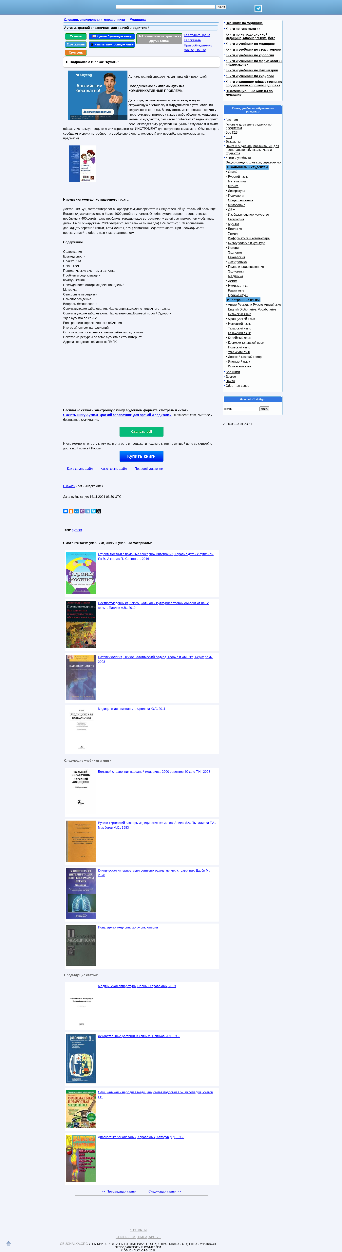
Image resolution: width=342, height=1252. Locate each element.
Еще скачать (76, 44)
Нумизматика (238, 285)
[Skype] (93, 511)
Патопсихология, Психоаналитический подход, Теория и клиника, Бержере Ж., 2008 (156, 659)
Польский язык (239, 347)
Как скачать (192, 40)
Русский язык (238, 176)
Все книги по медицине (244, 23)
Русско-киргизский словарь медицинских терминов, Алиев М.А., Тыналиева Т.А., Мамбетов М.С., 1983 (157, 825)
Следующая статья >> (164, 1191)
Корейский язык (239, 338)
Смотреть (76, 52)
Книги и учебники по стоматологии (253, 49)
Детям (232, 281)
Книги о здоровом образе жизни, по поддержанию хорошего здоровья (254, 83)
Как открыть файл (197, 35)
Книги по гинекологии (243, 28)
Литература (236, 190)
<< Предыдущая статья (119, 1191)
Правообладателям (149, 468)
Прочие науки (238, 295)
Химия (233, 233)
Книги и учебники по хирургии (250, 76)
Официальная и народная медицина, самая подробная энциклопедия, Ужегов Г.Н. (155, 1095)
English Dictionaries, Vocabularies (252, 309)
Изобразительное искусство (248, 214)
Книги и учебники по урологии (250, 55)
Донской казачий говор (245, 357)
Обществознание (240, 200)
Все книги (233, 372)
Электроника (237, 262)
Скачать (76, 36)
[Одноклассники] (71, 511)
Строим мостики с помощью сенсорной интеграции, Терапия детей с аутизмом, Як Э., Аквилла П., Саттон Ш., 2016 (156, 556)
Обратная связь (237, 385)
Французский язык (241, 319)
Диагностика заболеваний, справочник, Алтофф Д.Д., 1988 (141, 1137)
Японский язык (239, 361)
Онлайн (233, 172)
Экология (235, 252)
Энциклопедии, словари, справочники (253, 162)
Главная (232, 120)
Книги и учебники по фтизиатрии (252, 70)
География (236, 219)
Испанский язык (240, 366)
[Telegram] (87, 511)
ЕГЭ (229, 137)
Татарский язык (239, 328)
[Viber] (82, 511)
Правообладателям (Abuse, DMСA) (198, 48)
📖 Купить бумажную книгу (112, 36)
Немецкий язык (239, 323)
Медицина (235, 276)
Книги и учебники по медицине (250, 43)
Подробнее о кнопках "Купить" (94, 62)
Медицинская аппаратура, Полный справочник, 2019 (137, 986)
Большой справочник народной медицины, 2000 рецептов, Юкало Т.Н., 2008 (154, 771)
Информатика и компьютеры (249, 238)
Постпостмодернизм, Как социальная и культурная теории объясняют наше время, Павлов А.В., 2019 (153, 605)
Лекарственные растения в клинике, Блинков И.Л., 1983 (139, 1036)
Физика (233, 186)
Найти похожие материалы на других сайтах (159, 38)
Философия (236, 205)
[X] (98, 511)
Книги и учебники (238, 157)
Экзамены (233, 141)
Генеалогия (236, 257)
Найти (230, 381)
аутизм (77, 530)
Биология (235, 228)
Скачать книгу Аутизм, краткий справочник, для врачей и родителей (117, 415)
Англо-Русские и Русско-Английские (254, 304)
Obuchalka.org (74, 1243)
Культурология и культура (246, 243)
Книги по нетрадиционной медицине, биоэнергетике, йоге (250, 36)
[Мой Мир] (76, 511)
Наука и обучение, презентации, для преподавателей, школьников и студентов (252, 149)
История (234, 247)
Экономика (236, 271)
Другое (231, 376)
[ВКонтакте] (65, 511)
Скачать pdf (141, 432)
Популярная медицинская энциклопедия (128, 927)
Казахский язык (239, 333)
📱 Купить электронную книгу (112, 44)
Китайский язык (239, 314)
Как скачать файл (80, 468)
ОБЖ (232, 209)
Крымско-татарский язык (246, 342)
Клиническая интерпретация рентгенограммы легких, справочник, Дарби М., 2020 (154, 873)
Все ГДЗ (232, 132)
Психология (236, 195)
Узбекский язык (239, 352)
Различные (236, 290)
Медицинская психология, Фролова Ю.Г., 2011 (131, 708)
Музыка (233, 224)
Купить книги (141, 456)
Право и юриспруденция (246, 266)
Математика (237, 181)
